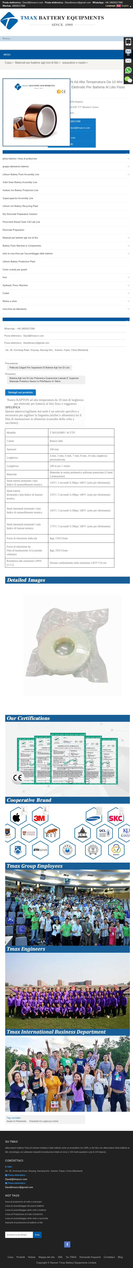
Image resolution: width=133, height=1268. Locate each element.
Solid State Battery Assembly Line (20, 182)
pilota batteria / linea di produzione (20, 158)
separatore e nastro (74, 62)
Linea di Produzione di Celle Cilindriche (24, 1214)
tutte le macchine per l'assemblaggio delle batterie (28, 253)
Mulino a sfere (10, 301)
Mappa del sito (47, 1257)
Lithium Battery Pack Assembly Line (21, 174)
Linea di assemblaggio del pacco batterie (24, 1206)
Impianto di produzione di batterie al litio (24, 1222)
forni (5, 277)
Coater (6, 293)
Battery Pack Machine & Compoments (22, 245)
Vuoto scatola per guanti (15, 269)
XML (60, 1257)
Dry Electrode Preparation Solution (20, 214)
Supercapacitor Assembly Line (18, 198)
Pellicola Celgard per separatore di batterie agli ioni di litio (40, 367)
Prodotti (20, 1257)
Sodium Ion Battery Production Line (20, 190)
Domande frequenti (90, 1257)
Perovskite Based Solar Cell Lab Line (21, 222)
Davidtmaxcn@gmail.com (78, 2)
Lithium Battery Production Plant (19, 261)
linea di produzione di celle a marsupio (23, 1202)
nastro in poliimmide (16, 1121)
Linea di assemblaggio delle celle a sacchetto (26, 1218)
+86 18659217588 (114, 2)
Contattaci (109, 1257)
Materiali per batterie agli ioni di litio (37, 62)
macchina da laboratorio (14, 309)
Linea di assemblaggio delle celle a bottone (25, 1210)
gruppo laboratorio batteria (16, 166)
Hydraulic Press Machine (15, 285)
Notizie (32, 1257)
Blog (120, 1257)
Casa (8, 62)
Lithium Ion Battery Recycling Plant (20, 206)
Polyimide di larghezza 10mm (43, 1121)
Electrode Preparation (13, 230)
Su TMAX (71, 1257)
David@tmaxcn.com (33, 2)
